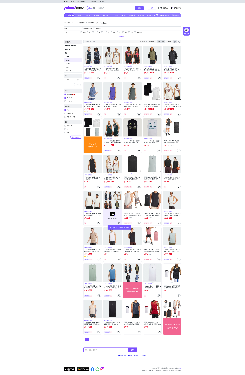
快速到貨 (106, 15)
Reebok (68, 63)
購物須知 (158, 370)
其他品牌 (68, 71)
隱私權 (172, 370)
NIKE (67, 56)
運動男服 (67, 49)
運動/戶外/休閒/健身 (70, 46)
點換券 (79, 15)
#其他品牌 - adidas (140, 355)
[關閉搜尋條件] (94, 8)
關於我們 (151, 370)
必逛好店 (132, 15)
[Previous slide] (85, 54)
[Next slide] (100, 54)
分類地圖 (178, 370)
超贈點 (176, 15)
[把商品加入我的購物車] (99, 78)
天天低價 (114, 15)
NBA (67, 67)
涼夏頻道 (123, 15)
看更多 (149, 15)
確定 (77, 84)
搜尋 (132, 350)
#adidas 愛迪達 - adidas (124, 355)
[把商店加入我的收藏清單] (119, 223)
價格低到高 (152, 41)
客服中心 (144, 370)
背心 (66, 53)
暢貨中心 (97, 15)
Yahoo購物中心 (74, 8)
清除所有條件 (76, 137)
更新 (180, 368)
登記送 (88, 15)
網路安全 (165, 370)
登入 (152, 8)
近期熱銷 (168, 41)
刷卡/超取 (141, 15)
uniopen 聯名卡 (164, 15)
